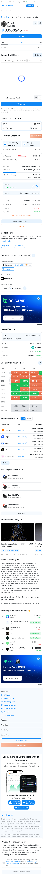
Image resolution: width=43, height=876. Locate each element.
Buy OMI (21, 36)
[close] (38, 298)
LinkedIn (6, 712)
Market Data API (21, 740)
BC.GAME (18, 245)
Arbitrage (37, 17)
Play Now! (5, 245)
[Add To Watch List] (35, 23)
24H (21, 42)
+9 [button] (25, 288)
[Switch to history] (36, 97)
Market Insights (9, 698)
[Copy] (30, 265)
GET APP (30, 5)
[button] (14, 802)
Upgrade (23, 745)
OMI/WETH (21, 456)
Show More (21, 513)
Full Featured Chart (13, 98)
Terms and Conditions (13, 862)
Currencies (4, 11)
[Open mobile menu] (41, 5)
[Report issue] (41, 11)
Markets (27, 17)
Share (39, 55)
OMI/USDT (21, 430)
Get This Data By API (20, 221)
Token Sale (17, 17)
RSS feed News (9, 715)
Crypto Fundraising (10, 705)
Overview (5, 17)
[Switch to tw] (40, 97)
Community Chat (9, 702)
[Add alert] (40, 23)
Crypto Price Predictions (10, 550)
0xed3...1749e (19, 265)
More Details (5, 241)
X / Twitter (7, 695)
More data (37, 136)
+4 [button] (33, 255)
